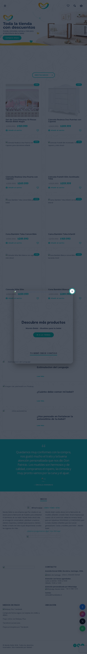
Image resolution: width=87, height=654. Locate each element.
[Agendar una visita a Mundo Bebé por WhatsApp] (43, 327)
